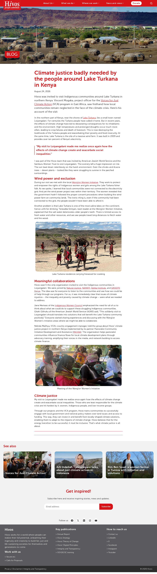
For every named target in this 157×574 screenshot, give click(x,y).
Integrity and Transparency (34, 569)
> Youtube (111, 552)
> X (108, 541)
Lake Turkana (89, 118)
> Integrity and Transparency (68, 549)
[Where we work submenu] (98, 3)
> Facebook (112, 545)
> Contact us (112, 534)
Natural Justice (74, 288)
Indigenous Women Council (68, 305)
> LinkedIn (111, 538)
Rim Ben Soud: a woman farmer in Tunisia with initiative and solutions (128, 470)
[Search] (151, 3)
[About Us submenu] (53, 3)
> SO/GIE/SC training (65, 552)
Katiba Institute (98, 288)
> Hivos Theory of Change (67, 541)
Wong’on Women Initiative (85, 182)
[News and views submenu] (123, 3)
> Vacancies (10, 557)
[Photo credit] (150, 56)
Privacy (8, 569)
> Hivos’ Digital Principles (67, 545)
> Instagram (112, 549)
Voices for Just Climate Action (25, 473)
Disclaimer (17, 569)
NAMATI (86, 288)
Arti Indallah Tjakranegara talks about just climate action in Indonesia (77, 470)
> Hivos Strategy (63, 538)
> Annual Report (63, 534)
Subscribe (106, 507)
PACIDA (77, 332)
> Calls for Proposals (14, 560)
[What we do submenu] (74, 3)
